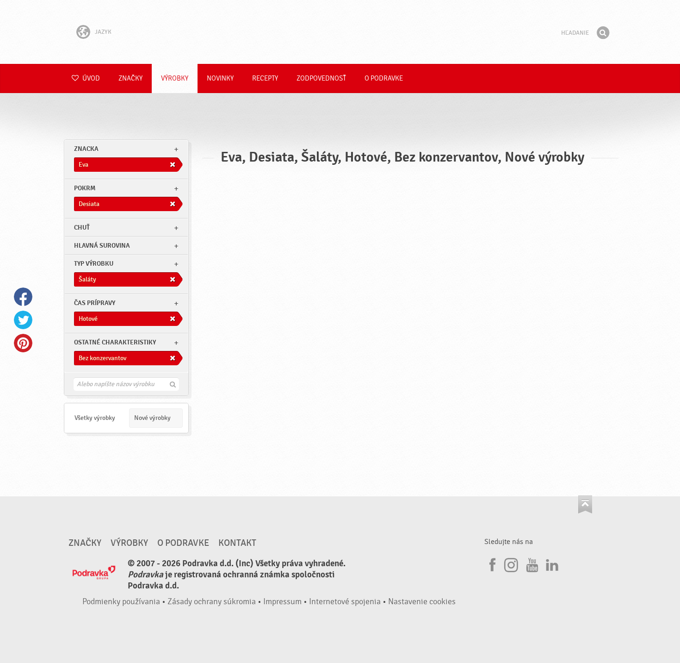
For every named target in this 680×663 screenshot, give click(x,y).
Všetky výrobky (94, 418)
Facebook (23, 297)
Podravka (340, 32)
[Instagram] (511, 563)
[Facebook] (491, 563)
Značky (130, 78)
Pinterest (23, 343)
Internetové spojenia (345, 602)
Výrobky (174, 78)
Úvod (90, 78)
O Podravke (384, 78)
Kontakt (237, 543)
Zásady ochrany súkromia (211, 602)
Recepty (265, 78)
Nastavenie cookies (422, 602)
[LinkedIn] (551, 563)
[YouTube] (531, 563)
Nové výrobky (152, 418)
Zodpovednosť (321, 78)
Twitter (23, 320)
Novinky (220, 78)
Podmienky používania (121, 602)
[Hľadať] (602, 32)
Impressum (282, 602)
